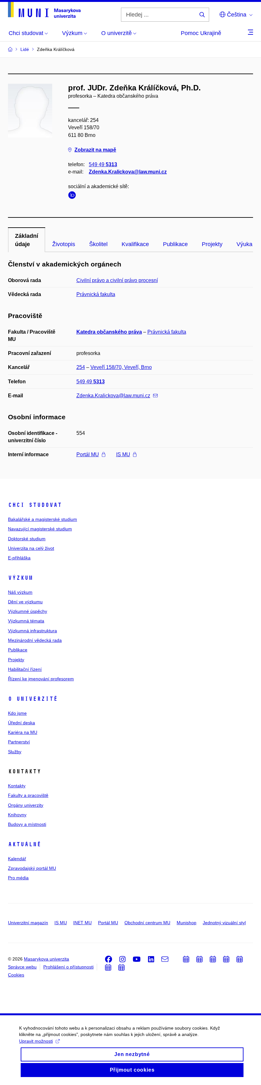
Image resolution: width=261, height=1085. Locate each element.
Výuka (244, 244)
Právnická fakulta (95, 294)
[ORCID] (73, 196)
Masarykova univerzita (46, 958)
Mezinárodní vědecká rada (35, 640)
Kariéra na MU (22, 732)
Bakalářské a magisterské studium (42, 519)
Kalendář (17, 858)
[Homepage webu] (44, 10)
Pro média (18, 877)
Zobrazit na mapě (95, 149)
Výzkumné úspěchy (27, 611)
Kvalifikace (135, 244)
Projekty (212, 244)
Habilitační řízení (25, 669)
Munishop (186, 922)
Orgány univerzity (25, 805)
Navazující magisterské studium (40, 528)
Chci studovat (35, 504)
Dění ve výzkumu (25, 601)
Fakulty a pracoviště (28, 795)
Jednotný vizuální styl (224, 922)
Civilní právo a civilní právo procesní (117, 280)
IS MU (123, 454)
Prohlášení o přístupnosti (68, 966)
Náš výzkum (20, 592)
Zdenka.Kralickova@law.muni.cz (128, 171)
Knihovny (17, 814)
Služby (14, 751)
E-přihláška (19, 557)
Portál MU (87, 454)
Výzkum (20, 577)
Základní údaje (26, 240)
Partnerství (19, 741)
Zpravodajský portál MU (32, 868)
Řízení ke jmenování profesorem (41, 678)
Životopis (63, 244)
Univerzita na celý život (31, 548)
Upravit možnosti (36, 1041)
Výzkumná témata (26, 620)
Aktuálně (24, 844)
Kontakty (16, 785)
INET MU (82, 922)
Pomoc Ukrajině (201, 33)
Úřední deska (21, 722)
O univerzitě (33, 698)
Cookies (16, 974)
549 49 (103, 164)
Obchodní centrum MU (147, 922)
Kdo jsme (17, 713)
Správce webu (22, 966)
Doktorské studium (27, 538)
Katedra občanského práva (109, 332)
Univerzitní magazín (28, 922)
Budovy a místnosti (27, 824)
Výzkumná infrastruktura (32, 630)
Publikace (175, 244)
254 (80, 367)
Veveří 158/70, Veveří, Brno (121, 367)
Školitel (98, 244)
